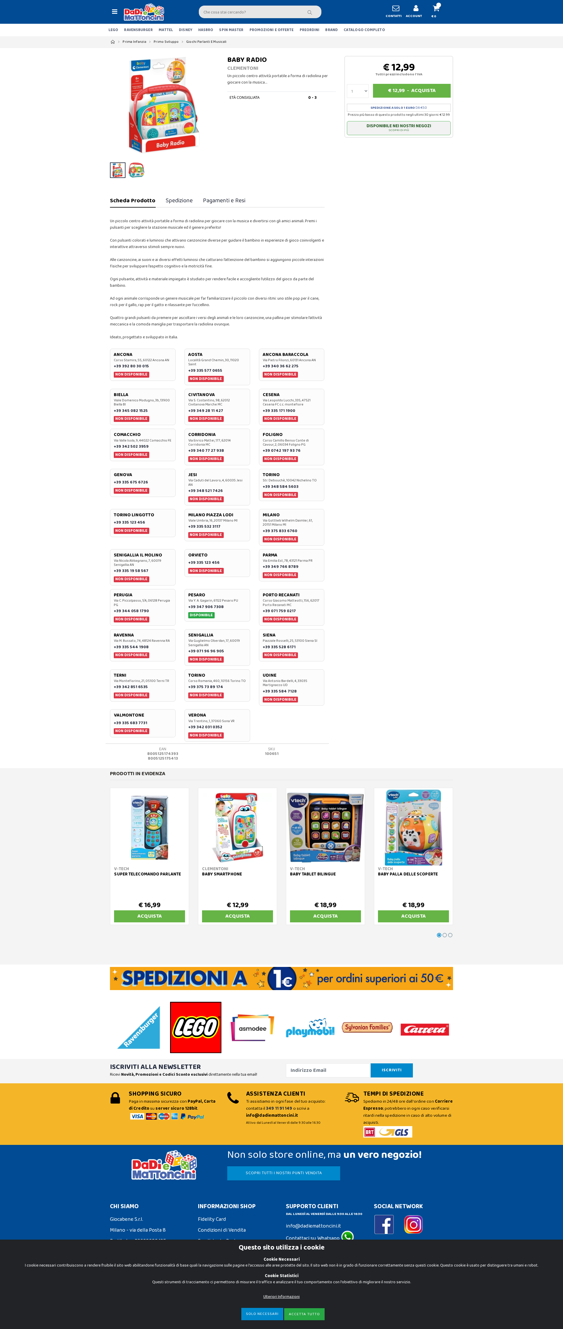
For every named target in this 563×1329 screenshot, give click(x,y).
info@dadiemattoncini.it (313, 1226)
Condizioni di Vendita (222, 1230)
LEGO (113, 30)
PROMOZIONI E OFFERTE (272, 30)
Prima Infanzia (134, 42)
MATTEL (166, 30)
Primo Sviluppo (166, 42)
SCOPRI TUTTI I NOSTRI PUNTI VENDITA (284, 1173)
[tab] (133, 201)
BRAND (331, 30)
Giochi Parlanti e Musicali (206, 42)
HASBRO (205, 30)
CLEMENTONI (242, 68)
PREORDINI (310, 30)
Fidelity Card (212, 1219)
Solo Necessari (262, 1314)
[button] (438, 12)
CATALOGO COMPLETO (364, 30)
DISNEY (185, 30)
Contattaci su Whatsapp (313, 1238)
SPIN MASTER (231, 30)
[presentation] (117, 105)
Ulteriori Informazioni (281, 1297)
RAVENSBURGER (138, 30)
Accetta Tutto (304, 1314)
